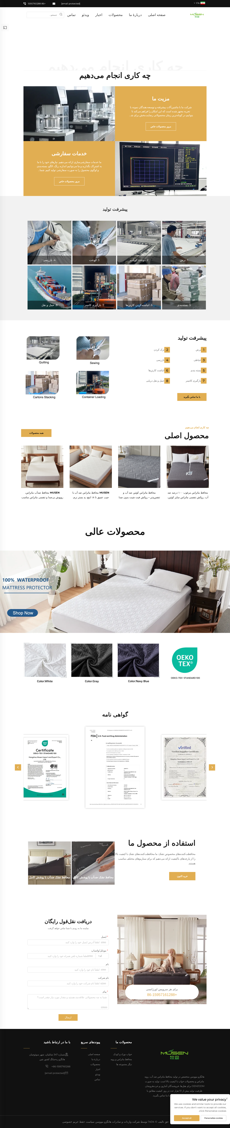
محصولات (116, 15)
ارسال (68, 1017)
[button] (18, 767)
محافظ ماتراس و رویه (121, 1059)
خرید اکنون (182, 876)
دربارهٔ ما (135, 15)
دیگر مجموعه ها (124, 1064)
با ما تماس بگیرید (192, 396)
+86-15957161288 (60, 1066)
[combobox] (102, 956)
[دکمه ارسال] (61, 15)
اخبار (98, 15)
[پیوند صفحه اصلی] (197, 14)
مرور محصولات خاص (161, 126)
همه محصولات (36, 432)
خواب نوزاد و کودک (122, 1054)
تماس (71, 15)
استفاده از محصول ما (161, 843)
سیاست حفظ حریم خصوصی (78, 1121)
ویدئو (85, 15)
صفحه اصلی (157, 15)
